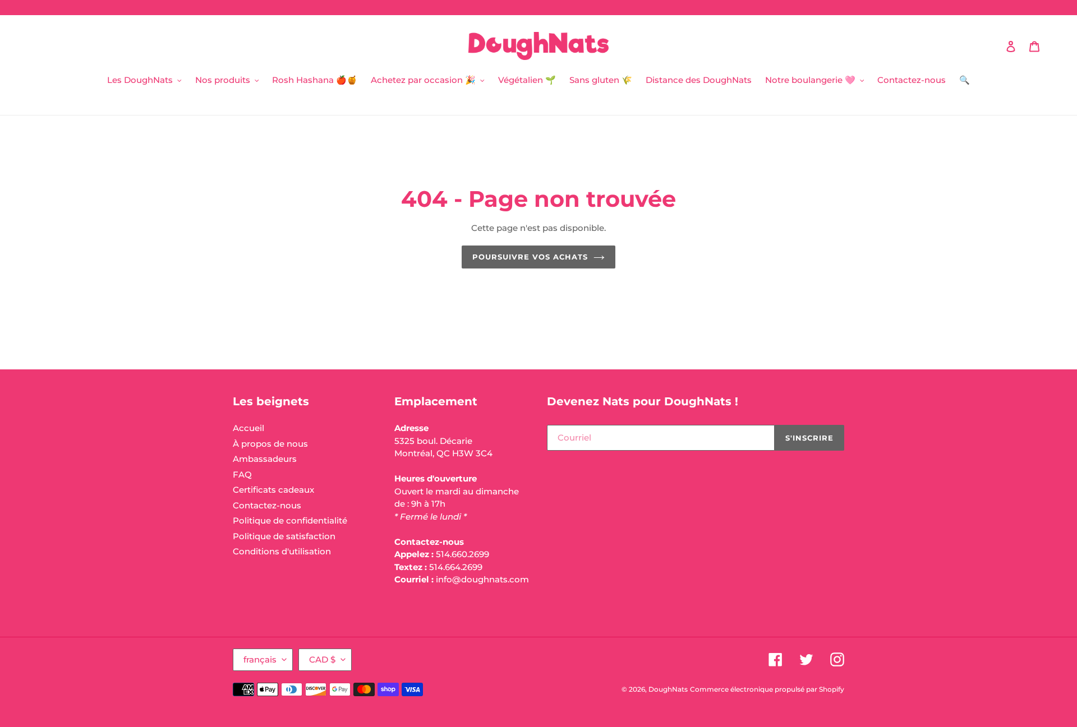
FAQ (242, 474)
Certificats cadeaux (273, 489)
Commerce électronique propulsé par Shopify (767, 689)
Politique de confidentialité (290, 520)
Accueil (248, 428)
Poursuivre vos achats (530, 256)
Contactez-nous (267, 505)
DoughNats (668, 689)
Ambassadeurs (265, 458)
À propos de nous (270, 443)
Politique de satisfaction (284, 536)
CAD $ (322, 659)
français (260, 659)
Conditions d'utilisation (282, 551)
